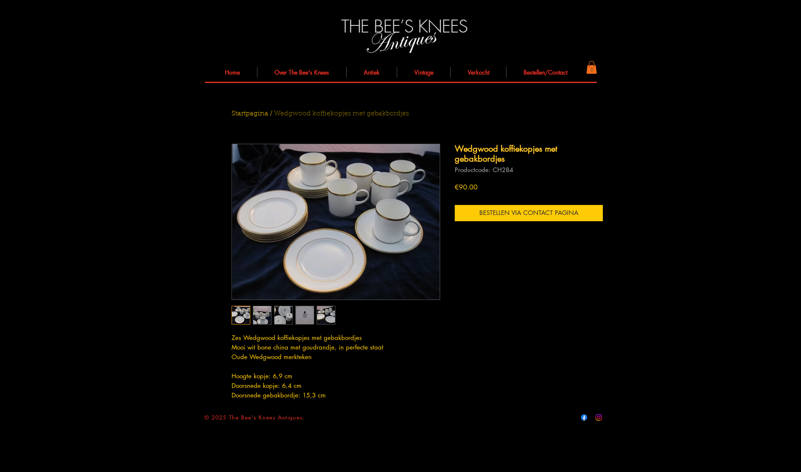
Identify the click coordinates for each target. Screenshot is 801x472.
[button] (591, 67)
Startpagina (250, 113)
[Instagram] (598, 417)
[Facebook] (584, 417)
